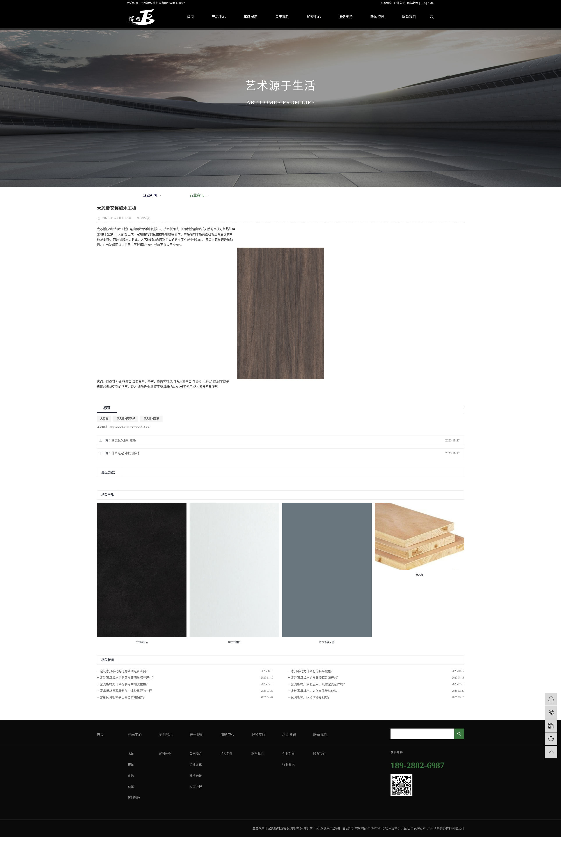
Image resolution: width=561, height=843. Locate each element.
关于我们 (282, 17)
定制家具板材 (290, 828)
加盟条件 (226, 753)
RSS (423, 3)
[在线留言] (551, 738)
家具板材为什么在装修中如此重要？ (124, 684)
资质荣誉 (196, 775)
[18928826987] (551, 712)
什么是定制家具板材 (125, 453)
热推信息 (386, 3)
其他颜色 (134, 797)
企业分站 (399, 3)
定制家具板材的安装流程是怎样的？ (315, 677)
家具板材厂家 (309, 828)
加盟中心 (314, 17)
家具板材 (274, 828)
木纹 (131, 753)
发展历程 (196, 786)
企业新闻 (150, 195)
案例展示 (250, 17)
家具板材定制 (151, 418)
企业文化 (196, 764)
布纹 (131, 764)
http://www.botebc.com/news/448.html (130, 427)
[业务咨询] (551, 699)
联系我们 (409, 17)
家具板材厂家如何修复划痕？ (311, 697)
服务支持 (346, 17)
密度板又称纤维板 (124, 440)
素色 (131, 775)
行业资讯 (197, 195)
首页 (190, 17)
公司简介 (196, 753)
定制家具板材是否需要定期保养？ (123, 697)
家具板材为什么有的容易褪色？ (312, 671)
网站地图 (413, 3)
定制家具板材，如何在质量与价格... (315, 691)
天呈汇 (405, 828)
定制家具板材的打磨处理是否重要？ (124, 671)
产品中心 (219, 17)
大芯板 (104, 418)
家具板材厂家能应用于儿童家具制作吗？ (318, 684)
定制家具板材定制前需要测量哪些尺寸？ (127, 677)
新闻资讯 (377, 17)
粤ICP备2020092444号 (369, 828)
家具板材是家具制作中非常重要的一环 (126, 691)
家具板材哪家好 (126, 418)
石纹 (131, 786)
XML (431, 3)
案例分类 (165, 753)
